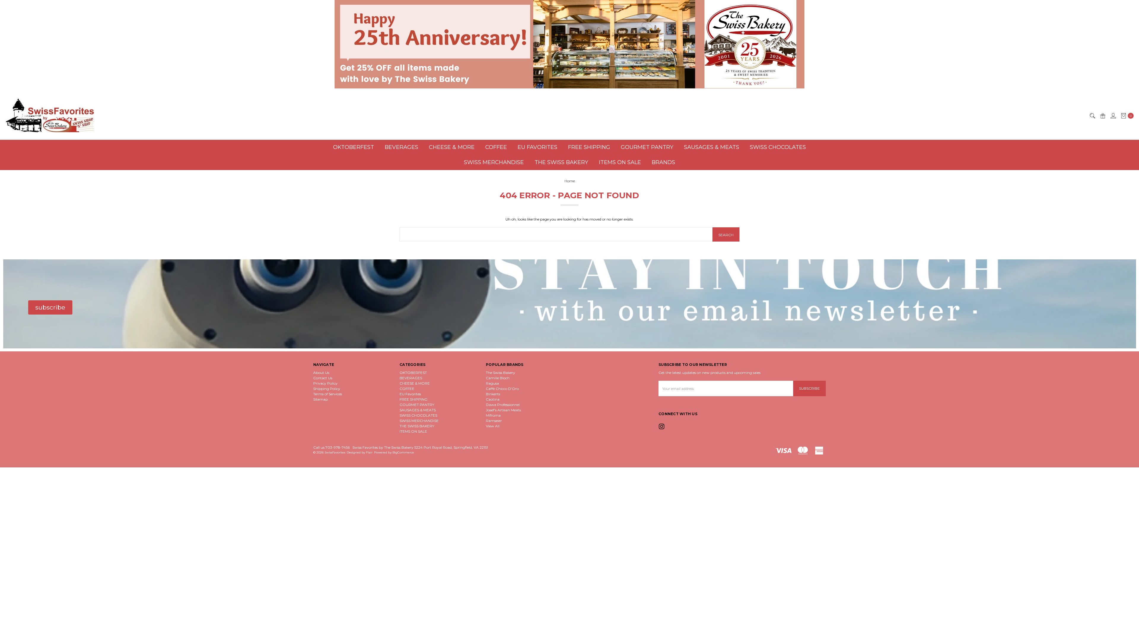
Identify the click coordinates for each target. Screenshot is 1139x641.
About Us (321, 372)
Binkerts (493, 394)
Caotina (492, 399)
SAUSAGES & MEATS (711, 147)
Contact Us (322, 378)
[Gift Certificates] (1102, 116)
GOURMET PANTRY (647, 147)
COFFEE (496, 147)
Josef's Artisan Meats (503, 410)
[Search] (1092, 116)
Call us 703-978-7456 (331, 447)
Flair (369, 452)
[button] (569, 44)
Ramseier (494, 420)
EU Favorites (537, 147)
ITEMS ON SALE (620, 162)
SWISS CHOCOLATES (778, 147)
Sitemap (320, 399)
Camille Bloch (498, 378)
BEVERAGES (401, 147)
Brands (663, 162)
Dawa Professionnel (503, 404)
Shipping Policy (326, 388)
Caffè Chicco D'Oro (502, 388)
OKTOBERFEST (353, 147)
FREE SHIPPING (589, 147)
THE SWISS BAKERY (561, 162)
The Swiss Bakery (500, 372)
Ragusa (492, 383)
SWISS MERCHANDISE (494, 162)
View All (492, 426)
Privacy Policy (325, 383)
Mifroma (493, 415)
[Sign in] (1113, 116)
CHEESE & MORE (452, 147)
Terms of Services (327, 394)
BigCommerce (403, 452)
